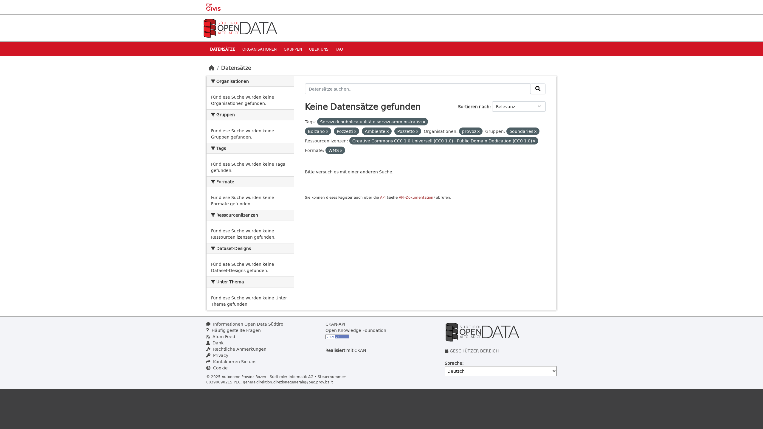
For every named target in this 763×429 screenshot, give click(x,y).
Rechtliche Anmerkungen (239, 349)
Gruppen (293, 49)
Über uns (318, 49)
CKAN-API (335, 324)
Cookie (220, 368)
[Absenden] (538, 88)
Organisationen (259, 49)
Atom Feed (223, 336)
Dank (217, 343)
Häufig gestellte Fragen (235, 330)
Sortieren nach (473, 106)
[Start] (212, 68)
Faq (339, 49)
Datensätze (222, 49)
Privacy (220, 355)
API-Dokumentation (416, 197)
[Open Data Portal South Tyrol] (240, 27)
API (383, 197)
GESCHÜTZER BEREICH (474, 351)
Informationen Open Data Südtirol (248, 324)
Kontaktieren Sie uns (234, 361)
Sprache (453, 363)
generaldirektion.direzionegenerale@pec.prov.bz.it (288, 382)
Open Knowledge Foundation (355, 330)
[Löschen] (424, 122)
